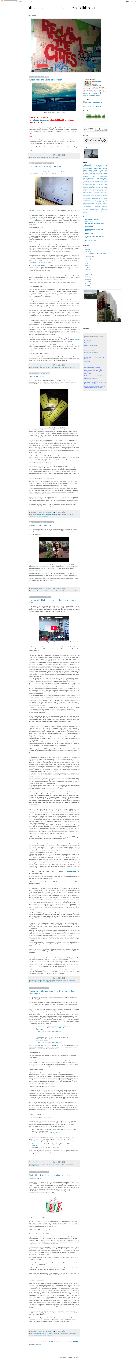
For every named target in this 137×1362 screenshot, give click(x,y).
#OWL (37, 1029)
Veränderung (86, 181)
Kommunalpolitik (41, 157)
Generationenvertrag (99, 204)
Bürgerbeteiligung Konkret (89, 203)
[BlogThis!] (59, 155)
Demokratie (48, 590)
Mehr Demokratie (87, 189)
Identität (91, 193)
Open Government (100, 168)
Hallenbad (104, 175)
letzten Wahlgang (74, 339)
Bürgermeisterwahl (37, 514)
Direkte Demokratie (90, 182)
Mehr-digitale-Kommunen (39, 120)
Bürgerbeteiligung (101, 165)
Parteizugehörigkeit (62, 514)
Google (43, 514)
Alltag (105, 181)
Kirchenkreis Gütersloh (34, 981)
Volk (106, 211)
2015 (86, 247)
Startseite (50, 1341)
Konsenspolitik (97, 206)
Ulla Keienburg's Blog (91, 240)
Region (62, 1164)
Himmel (87, 193)
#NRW (41, 1029)
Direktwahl (54, 590)
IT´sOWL (49, 1164)
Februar (88, 272)
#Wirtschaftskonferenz (65, 1028)
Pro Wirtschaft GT (56, 1164)
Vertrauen (102, 189)
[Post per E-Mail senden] (54, 154)
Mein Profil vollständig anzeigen (91, 95)
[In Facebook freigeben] (63, 155)
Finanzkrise (92, 204)
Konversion (104, 170)
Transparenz (32, 516)
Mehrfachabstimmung (94, 209)
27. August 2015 (55, 1133)
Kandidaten (49, 1333)
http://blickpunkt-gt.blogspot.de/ (91, 352)
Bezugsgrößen (95, 201)
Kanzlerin (99, 193)
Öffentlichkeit (104, 198)
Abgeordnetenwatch (99, 181)
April (87, 267)
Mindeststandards (72, 871)
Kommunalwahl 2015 (57, 1333)
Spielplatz (98, 211)
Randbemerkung (103, 176)
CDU (41, 367)
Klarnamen (104, 193)
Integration (85, 176)
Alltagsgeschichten (87, 200)
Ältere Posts (76, 1341)
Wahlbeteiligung (35, 173)
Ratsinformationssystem (88, 178)
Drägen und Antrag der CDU (49, 245)
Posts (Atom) (38, 1344)
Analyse (34, 590)
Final (36, 157)
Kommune (42, 981)
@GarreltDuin (55, 1028)
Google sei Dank (36, 377)
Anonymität (85, 186)
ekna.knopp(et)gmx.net (92, 345)
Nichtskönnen (104, 209)
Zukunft (96, 175)
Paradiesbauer (89, 233)
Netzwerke (99, 195)
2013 (86, 279)
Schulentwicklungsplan (101, 178)
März (87, 270)
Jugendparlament (87, 206)
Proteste (94, 189)
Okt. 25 (90, 251)
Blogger (76, 1357)
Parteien (95, 172)
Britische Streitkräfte (97, 190)
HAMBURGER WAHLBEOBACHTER (94, 223)
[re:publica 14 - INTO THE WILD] (92, 106)
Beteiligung (86, 172)
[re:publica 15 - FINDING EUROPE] (92, 102)
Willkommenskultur (55, 981)
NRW (52, 514)
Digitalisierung (36, 1164)
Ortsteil (48, 367)
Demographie (92, 186)
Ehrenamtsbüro (98, 203)
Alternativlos (94, 200)
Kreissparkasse (86, 195)
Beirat (91, 201)
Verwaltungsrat (86, 198)
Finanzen (105, 186)
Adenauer (87, 190)
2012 (86, 281)
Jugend (95, 193)
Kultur (105, 187)
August (88, 259)
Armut (91, 190)
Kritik (102, 187)
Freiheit (105, 179)
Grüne (100, 175)
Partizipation (100, 172)
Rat (94, 176)
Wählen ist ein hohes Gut (40, 525)
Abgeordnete (104, 184)
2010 (86, 285)
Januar (88, 274)
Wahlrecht (92, 181)
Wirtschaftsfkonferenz (34, 1165)
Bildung (90, 170)
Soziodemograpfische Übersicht (42, 1335)
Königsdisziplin (103, 208)
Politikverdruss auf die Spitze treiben (45, 166)
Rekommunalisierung (87, 197)
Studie (97, 189)
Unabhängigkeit (39, 516)
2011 (86, 283)
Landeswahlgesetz (72, 1333)
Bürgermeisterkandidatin (48, 980)
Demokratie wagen (88, 175)
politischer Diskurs (71, 514)
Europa (100, 179)
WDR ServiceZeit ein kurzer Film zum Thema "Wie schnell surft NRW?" (53, 1047)
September (89, 256)
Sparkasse (92, 173)
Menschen (93, 195)
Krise (97, 208)
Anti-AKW (105, 200)
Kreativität (104, 206)
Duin (41, 1164)
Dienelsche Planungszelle (95, 192)
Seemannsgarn (93, 179)
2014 (86, 277)
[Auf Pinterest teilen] (64, 155)
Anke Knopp (97, 81)
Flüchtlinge (57, 980)
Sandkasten (97, 197)
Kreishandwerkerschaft (88, 208)
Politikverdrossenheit (55, 367)
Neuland (57, 157)
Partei (55, 514)
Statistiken (104, 197)
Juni (87, 263)
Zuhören (91, 212)
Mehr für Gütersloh (50, 157)
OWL (33, 1335)
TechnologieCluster (68, 1164)
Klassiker (98, 187)
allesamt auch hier (39, 566)
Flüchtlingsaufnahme (65, 980)
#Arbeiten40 (35, 1145)
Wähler (51, 1335)
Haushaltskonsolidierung (89, 187)
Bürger (105, 173)
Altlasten (100, 200)
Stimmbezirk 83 (33, 217)
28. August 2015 (56, 1031)
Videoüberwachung (95, 198)
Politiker (105, 195)
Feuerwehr (99, 186)
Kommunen (65, 1333)
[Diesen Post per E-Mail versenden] (57, 155)
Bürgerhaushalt (87, 168)
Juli (87, 261)
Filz (88, 204)
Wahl (49, 981)
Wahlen (73, 367)
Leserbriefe (48, 514)
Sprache (102, 211)
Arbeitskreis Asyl (36, 980)
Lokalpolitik (85, 209)
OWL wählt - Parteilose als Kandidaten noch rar (50, 1175)
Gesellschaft (86, 179)
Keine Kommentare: (47, 154)
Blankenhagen (70, 305)
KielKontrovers (89, 226)
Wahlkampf (45, 516)
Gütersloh (59, 590)
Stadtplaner (38, 250)
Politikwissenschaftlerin (67, 590)
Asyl (42, 980)
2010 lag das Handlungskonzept (41, 265)
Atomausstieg (86, 201)
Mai (87, 265)
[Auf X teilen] (61, 155)
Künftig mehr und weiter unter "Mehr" (45, 80)
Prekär (62, 367)
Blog (34, 157)
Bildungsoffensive (103, 201)
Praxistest (93, 211)
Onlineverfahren (86, 211)
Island (105, 204)
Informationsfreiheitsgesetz (89, 184)
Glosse (105, 182)
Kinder (98, 184)
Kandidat (45, 367)
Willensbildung (86, 212)
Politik (91, 172)
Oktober (88, 249)
